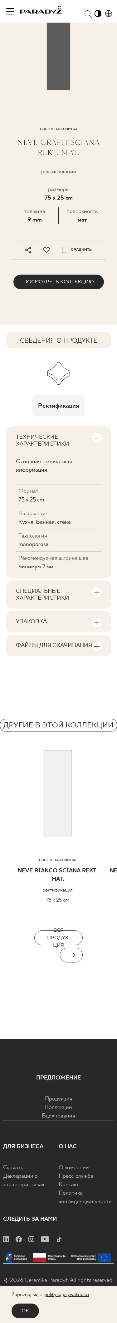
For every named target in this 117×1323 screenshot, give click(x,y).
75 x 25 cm (59, 198)
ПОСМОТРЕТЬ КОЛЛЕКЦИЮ (58, 282)
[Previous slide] (45, 955)
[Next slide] (71, 955)
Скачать (13, 1168)
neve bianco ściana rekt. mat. (57, 875)
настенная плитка (57, 860)
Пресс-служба (76, 1176)
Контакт (69, 1184)
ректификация (57, 890)
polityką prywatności (66, 1295)
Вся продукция (58, 937)
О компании (74, 1168)
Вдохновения (58, 1116)
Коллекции (58, 1107)
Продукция (58, 1099)
